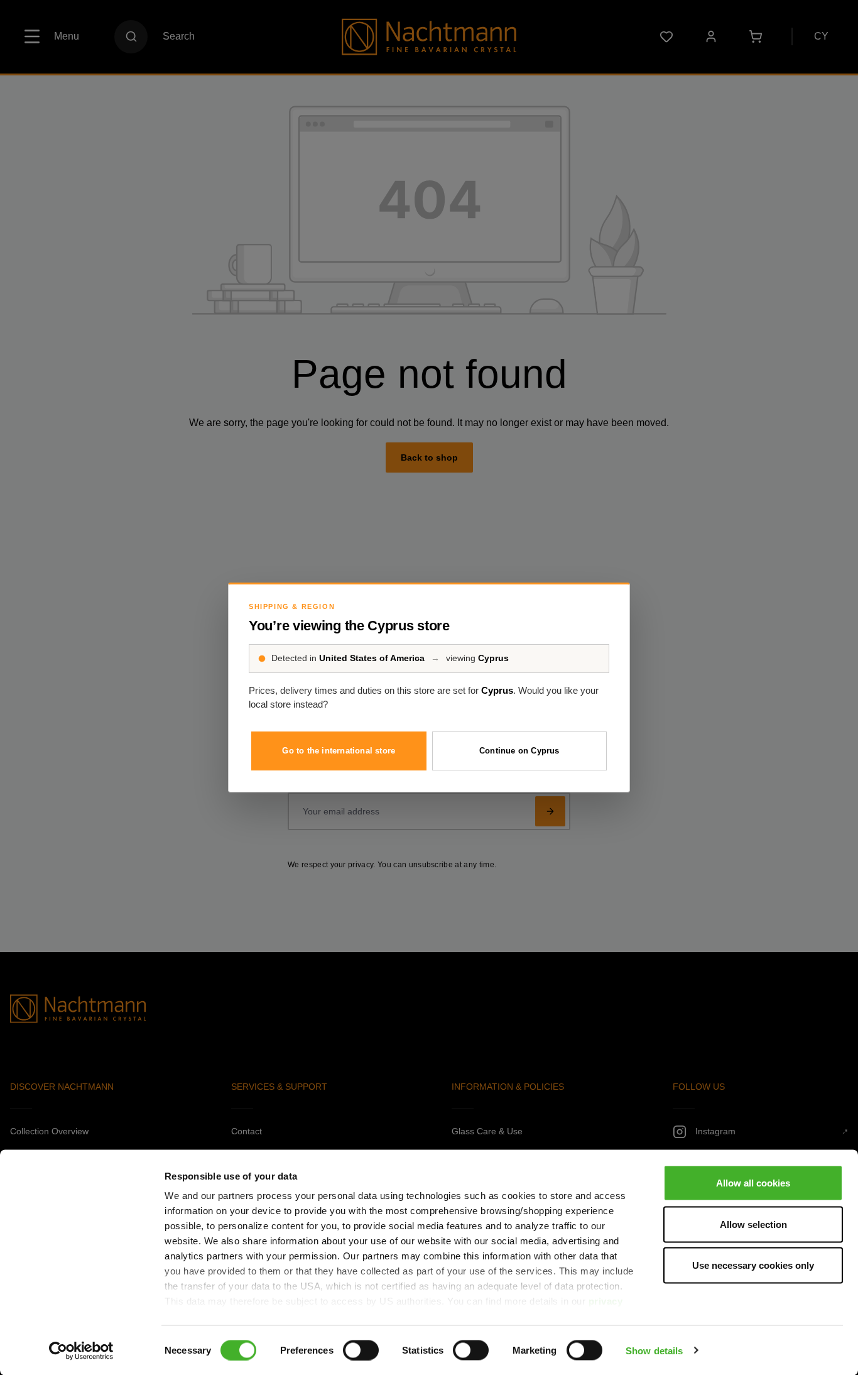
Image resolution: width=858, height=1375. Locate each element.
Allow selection (753, 1224)
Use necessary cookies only (753, 1265)
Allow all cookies (753, 1183)
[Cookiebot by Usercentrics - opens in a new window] (81, 1350)
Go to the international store (338, 750)
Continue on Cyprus (519, 750)
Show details (654, 1350)
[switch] (361, 1350)
